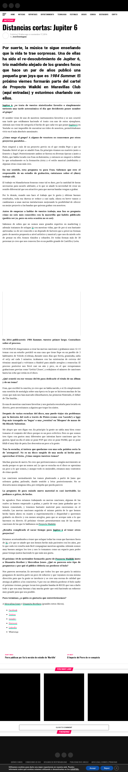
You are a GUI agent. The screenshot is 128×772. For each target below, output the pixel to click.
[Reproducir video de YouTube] (41, 313)
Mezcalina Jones (12, 603)
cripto (114, 14)
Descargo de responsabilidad (55, 762)
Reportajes (32, 14)
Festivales (74, 14)
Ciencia (93, 14)
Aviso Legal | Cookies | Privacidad (104, 762)
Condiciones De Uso (33, 762)
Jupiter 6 (7, 105)
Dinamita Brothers (32, 603)
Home (13, 14)
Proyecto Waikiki (47, 524)
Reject (107, 768)
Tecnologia (62, 14)
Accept (93, 768)
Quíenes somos (16, 762)
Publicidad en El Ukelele (79, 762)
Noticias (21, 14)
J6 (33, 227)
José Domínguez (19, 37)
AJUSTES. (74, 769)
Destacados (103, 14)
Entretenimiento (47, 14)
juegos (83, 14)
